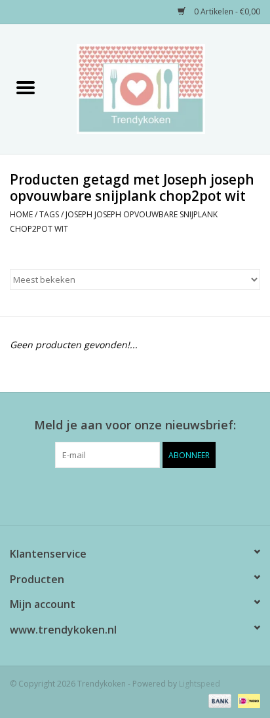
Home (21, 214)
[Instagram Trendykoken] (158, 494)
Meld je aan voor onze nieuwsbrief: (135, 425)
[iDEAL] (246, 700)
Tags (49, 214)
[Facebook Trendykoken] (111, 494)
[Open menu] (25, 87)
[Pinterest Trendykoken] (135, 494)
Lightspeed (199, 683)
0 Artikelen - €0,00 (226, 11)
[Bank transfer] (218, 700)
